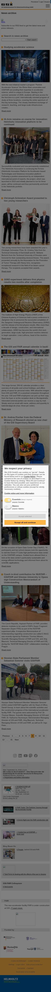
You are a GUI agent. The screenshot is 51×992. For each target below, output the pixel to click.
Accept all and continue (25, 522)
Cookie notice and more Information (19, 493)
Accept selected (25, 516)
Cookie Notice (29, 476)
